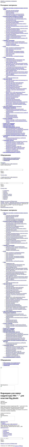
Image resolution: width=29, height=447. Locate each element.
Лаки (4, 57)
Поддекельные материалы (12, 117)
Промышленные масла (9, 125)
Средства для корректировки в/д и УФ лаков (16, 30)
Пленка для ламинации (9, 123)
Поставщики (6, 432)
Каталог (5, 191)
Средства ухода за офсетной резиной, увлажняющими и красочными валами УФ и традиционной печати (16, 19)
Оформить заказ (4, 421)
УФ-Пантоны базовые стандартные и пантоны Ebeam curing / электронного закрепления (16, 102)
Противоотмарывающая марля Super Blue (15, 133)
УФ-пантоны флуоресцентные (13, 99)
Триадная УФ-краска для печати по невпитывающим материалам (14, 87)
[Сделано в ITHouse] (18, 445)
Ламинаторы (6, 160)
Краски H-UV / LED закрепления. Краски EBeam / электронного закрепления (15, 93)
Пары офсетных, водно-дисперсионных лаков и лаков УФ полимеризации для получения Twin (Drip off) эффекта (17, 73)
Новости (5, 199)
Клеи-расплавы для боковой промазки (15, 56)
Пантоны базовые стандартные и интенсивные (17, 94)
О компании (6, 190)
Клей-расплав (9, 54)
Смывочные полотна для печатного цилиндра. (16, 141)
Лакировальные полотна (11, 116)
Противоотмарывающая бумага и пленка (15, 134)
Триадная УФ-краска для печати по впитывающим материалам (14, 84)
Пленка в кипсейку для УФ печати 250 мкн (16, 119)
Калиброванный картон (11, 115)
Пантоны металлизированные (13, 95)
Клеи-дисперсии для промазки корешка (15, 52)
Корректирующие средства (12, 11)
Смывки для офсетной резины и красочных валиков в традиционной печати (16, 36)
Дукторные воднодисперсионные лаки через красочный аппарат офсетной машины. (16, 67)
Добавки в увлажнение (8, 40)
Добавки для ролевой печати (12, 45)
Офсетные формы (10, 12)
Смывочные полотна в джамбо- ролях (14, 142)
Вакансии (5, 197)
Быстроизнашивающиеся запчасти (11, 152)
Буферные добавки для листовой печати (15, 41)
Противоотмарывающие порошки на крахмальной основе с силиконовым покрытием (17, 129)
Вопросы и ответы (7, 194)
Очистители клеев (10, 53)
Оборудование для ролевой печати (11, 158)
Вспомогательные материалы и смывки (13, 16)
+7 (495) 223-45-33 (5, 163)
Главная (2, 202)
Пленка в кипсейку (8, 118)
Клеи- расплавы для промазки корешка (15, 51)
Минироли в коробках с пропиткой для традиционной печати (15, 144)
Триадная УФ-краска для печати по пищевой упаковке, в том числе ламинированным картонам (16, 90)
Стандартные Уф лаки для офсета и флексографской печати (14, 61)
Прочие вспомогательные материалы (14, 32)
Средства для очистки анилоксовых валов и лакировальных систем (16, 24)
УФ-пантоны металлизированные (13, 100)
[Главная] (3, 162)
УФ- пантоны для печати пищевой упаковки (16, 104)
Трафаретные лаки (10, 58)
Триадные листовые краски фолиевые (14, 82)
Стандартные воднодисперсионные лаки (15, 59)
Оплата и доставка (7, 195)
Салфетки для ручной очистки (13, 151)
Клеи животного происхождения (13, 48)
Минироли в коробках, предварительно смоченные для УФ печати (15, 149)
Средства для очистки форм (12, 10)
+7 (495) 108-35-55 (13, 163)
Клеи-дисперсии (10, 50)
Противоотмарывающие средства (11, 127)
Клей (4, 46)
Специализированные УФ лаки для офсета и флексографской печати (16, 70)
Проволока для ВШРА (8, 124)
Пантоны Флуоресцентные (12, 97)
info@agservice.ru (4, 427)
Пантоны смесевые (10, 98)
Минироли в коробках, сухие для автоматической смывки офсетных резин (15, 147)
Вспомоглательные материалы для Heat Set (16, 137)
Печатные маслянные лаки (12, 77)
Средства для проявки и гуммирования (15, 15)
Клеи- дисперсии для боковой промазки (15, 47)
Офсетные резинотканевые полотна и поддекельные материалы (12, 107)
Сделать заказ (4, 174)
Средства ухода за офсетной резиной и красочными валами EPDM (15, 22)
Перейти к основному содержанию (9, 1)
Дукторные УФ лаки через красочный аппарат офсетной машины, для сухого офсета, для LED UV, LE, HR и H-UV (17, 64)
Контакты (5, 196)
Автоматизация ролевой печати (11, 159)
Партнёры (5, 193)
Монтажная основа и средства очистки (15, 14)
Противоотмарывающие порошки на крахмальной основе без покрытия (14, 131)
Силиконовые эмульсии (11, 139)
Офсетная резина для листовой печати (15, 109)
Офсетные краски (7, 78)
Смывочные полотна (8, 140)
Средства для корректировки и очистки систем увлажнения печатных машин (17, 29)
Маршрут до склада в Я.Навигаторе (9, 201)
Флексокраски (9, 105)
